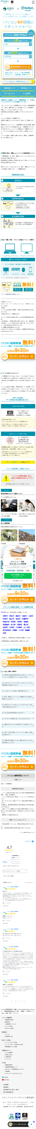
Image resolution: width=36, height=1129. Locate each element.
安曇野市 (25, 619)
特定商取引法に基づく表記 (11, 1089)
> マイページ (7, 1059)
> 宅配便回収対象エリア (10, 1067)
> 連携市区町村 (8, 1065)
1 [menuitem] (15, 1001)
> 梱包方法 (7, 1022)
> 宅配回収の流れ (9, 1019)
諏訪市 (18, 616)
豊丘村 (26, 624)
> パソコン (7, 1034)
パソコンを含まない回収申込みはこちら (16, 82)
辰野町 (19, 622)
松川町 (13, 624)
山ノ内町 (27, 627)
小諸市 (30, 616)
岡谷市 (11, 616)
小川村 (21, 630)
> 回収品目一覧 (8, 1036)
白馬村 (11, 627)
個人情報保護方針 (8, 1092)
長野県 (3, 612)
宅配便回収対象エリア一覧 (11, 1011)
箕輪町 (26, 622)
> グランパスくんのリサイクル (13, 1073)
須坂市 (24, 616)
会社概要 (5, 1084)
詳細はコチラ (18, 462)
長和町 (13, 622)
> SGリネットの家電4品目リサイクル (14, 1069)
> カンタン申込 (8, 1026)
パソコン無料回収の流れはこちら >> (27, 832)
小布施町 (19, 627)
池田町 (5, 627)
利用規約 (5, 1087)
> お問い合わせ (8, 1054)
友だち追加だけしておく (18, 580)
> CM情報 (7, 1071)
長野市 (5, 616)
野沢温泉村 (7, 630)
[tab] (5, 861)
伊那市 (5, 619)
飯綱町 (27, 630)
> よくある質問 (8, 1052)
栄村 (4, 633)
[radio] (16, 856)
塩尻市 (18, 619)
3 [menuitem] (20, 1001)
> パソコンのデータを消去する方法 (13, 1044)
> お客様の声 (7, 1057)
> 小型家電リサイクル (10, 1024)
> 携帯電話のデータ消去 (10, 1046)
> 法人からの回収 (9, 1028)
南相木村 (6, 622)
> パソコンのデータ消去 (10, 1042)
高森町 (19, 624)
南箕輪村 (6, 624)
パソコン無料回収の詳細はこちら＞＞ (11, 294)
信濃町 (15, 630)
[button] (7, 903)
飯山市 (11, 619)
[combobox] (28, 882)
